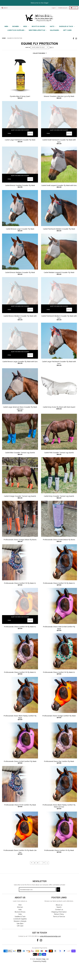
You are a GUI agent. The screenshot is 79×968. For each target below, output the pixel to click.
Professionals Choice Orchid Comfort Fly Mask (20, 761)
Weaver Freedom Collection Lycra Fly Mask (59, 96)
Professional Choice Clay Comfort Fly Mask (59, 761)
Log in (54, 8)
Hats (52, 26)
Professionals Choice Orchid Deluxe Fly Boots (59, 540)
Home (4, 38)
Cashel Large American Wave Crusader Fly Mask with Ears (20, 408)
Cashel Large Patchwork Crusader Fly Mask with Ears (59, 363)
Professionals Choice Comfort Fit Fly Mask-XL (20, 583)
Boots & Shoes (39, 26)
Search (59, 907)
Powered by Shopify (39, 961)
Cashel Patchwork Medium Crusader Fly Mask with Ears (59, 317)
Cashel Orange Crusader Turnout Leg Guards (20, 496)
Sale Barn (54, 30)
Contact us (59, 909)
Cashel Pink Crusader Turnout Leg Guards (59, 453)
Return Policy (59, 914)
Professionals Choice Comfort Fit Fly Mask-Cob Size (20, 851)
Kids (25, 26)
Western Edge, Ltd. (42, 959)
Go (58, 889)
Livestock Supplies (16, 30)
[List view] (53, 47)
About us (59, 905)
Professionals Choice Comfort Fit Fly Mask (59, 850)
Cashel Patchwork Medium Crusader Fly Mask (59, 229)
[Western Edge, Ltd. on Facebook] (73, 38)
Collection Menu (39, 53)
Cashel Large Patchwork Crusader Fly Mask (20, 140)
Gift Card (67, 30)
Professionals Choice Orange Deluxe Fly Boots (20, 540)
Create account (62, 8)
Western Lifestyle (37, 30)
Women (15, 26)
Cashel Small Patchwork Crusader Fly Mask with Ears (59, 141)
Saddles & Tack (66, 26)
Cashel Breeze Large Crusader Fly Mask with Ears (20, 361)
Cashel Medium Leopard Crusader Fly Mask (59, 272)
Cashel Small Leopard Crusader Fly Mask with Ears (59, 185)
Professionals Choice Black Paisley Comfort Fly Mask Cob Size (59, 806)
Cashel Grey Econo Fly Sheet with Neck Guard (59, 407)
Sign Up (30, 133)
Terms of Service (59, 916)
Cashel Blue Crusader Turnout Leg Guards (20, 453)
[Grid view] (51, 47)
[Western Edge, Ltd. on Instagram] (76, 38)
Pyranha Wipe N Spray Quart (20, 96)
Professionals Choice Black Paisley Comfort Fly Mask (20, 717)
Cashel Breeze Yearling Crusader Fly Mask (20, 185)
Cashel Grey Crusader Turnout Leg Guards (59, 496)
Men (6, 26)
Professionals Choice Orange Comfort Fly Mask (59, 716)
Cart (75, 8)
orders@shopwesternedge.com (50, 936)
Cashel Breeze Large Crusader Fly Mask (20, 229)
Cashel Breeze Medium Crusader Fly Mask (20, 272)
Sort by (27, 47)
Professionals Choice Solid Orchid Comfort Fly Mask (59, 628)
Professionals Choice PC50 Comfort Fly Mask (20, 805)
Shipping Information (59, 912)
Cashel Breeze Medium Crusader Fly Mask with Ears (20, 317)
